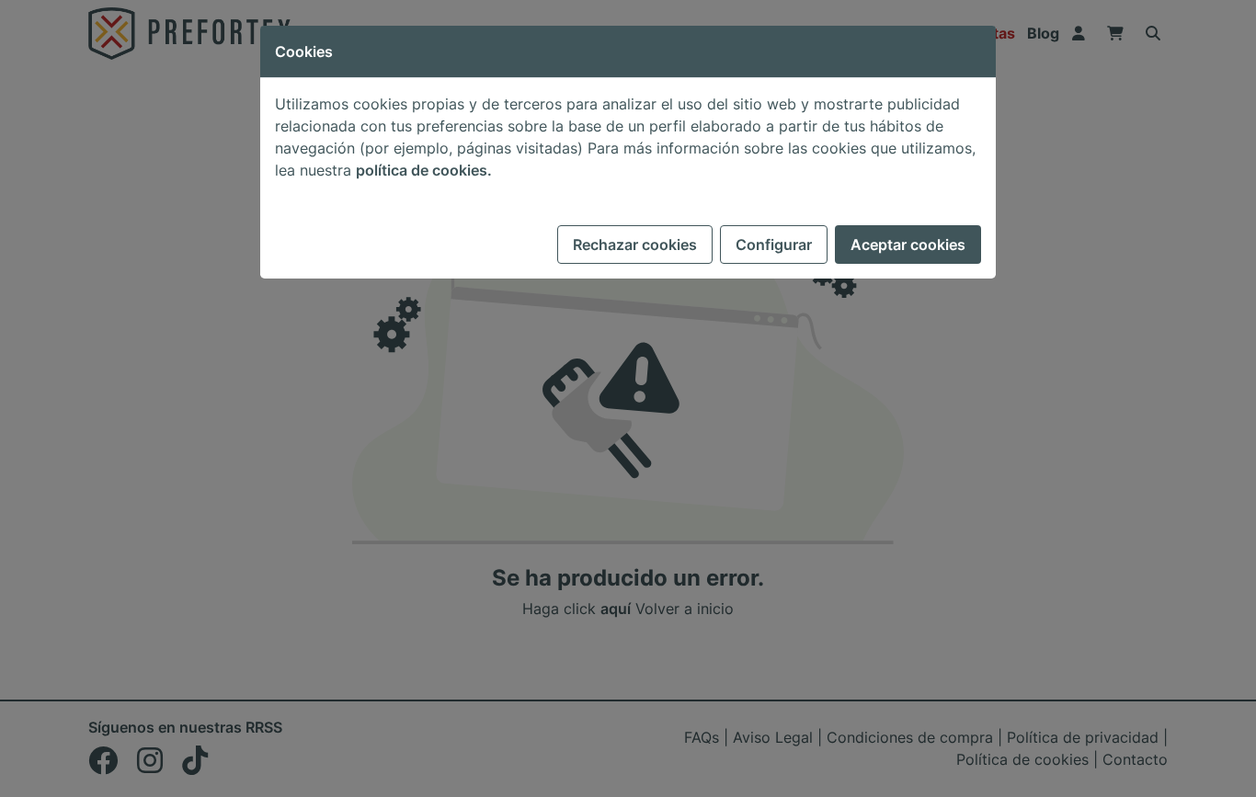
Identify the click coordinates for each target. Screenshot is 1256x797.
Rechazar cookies (635, 244)
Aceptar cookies (908, 244)
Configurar (774, 244)
